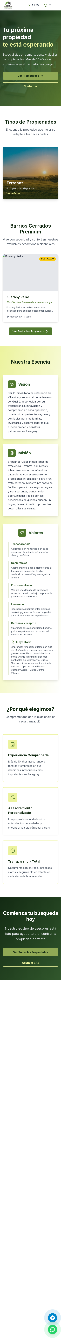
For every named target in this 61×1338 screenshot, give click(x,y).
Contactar (30, 86)
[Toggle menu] (56, 5)
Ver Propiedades (28, 75)
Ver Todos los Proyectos (28, 331)
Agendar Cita (30, 962)
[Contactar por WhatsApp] (52, 1329)
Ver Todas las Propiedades (30, 952)
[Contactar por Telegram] (52, 1317)
